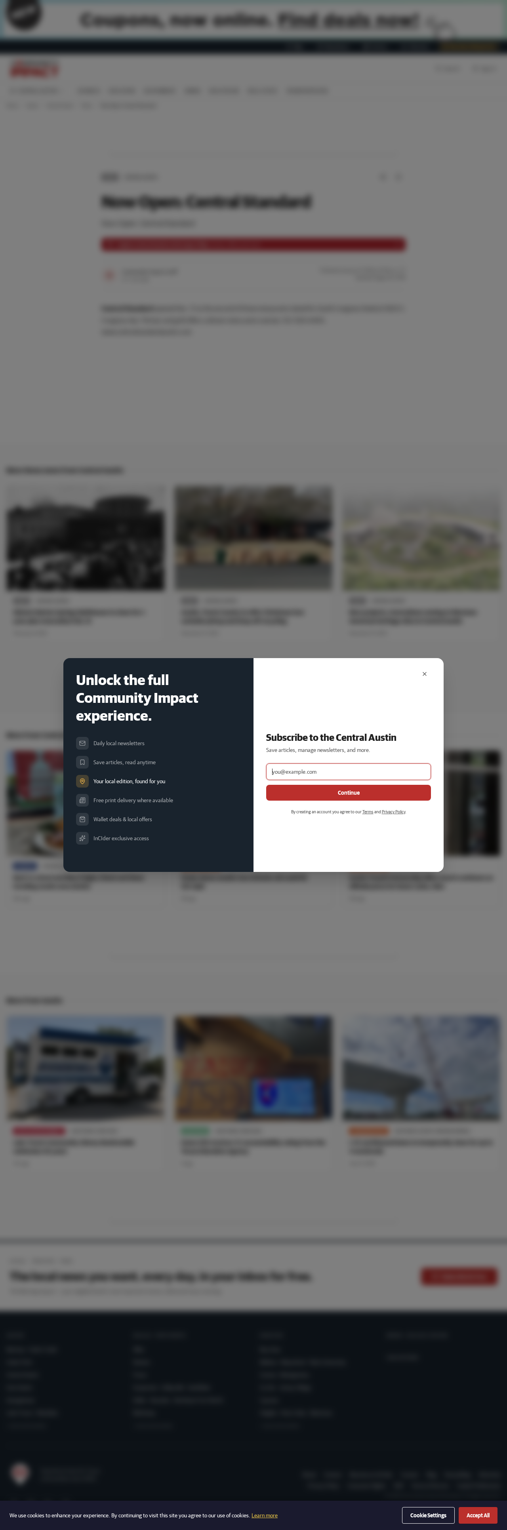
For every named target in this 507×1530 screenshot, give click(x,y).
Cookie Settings (428, 1515)
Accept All (478, 1515)
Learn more (265, 1515)
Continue (349, 793)
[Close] (424, 674)
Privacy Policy (393, 811)
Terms (368, 811)
